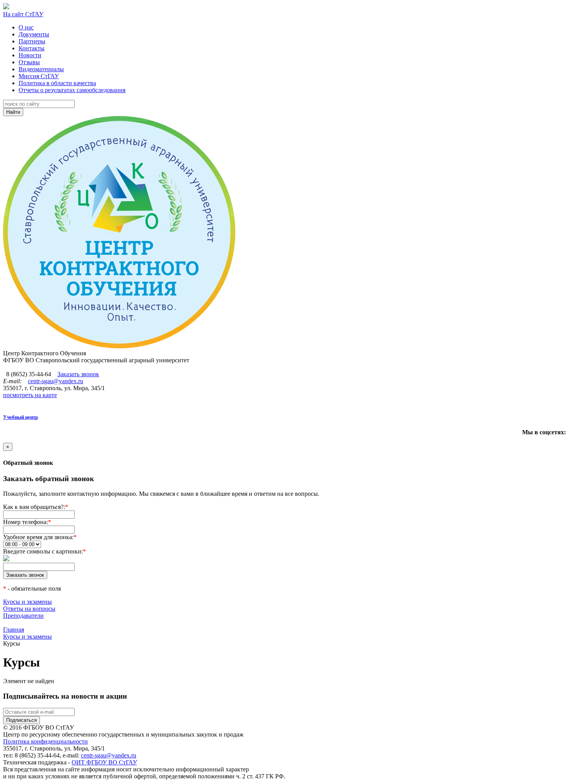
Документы (34, 34)
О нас (26, 27)
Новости (30, 55)
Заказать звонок (78, 374)
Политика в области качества (57, 83)
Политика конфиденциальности (45, 741)
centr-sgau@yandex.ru (55, 381)
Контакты (32, 48)
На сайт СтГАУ (23, 14)
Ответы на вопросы (29, 608)
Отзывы (29, 62)
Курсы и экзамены (27, 601)
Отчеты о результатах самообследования (72, 90)
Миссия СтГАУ (39, 76)
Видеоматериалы (41, 69)
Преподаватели (23, 615)
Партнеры (32, 41)
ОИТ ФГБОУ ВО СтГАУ (104, 762)
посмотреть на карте (30, 395)
